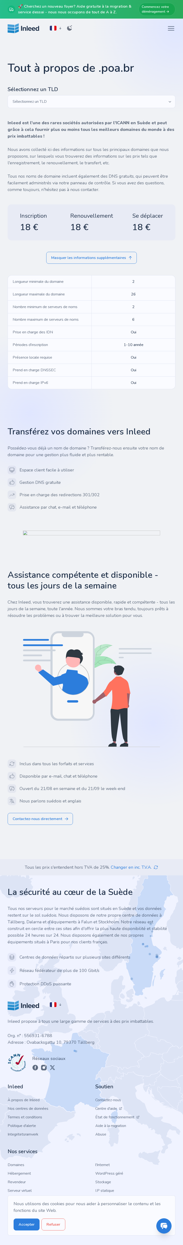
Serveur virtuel (20, 1190)
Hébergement (19, 1173)
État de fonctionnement (114, 1117)
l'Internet (102, 1165)
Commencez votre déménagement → (155, 9)
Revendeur (17, 1182)
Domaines (16, 1165)
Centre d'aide (106, 1108)
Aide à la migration (110, 1125)
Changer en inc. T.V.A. (131, 867)
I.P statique (104, 1190)
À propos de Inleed (24, 1100)
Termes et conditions (25, 1117)
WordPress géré (109, 1173)
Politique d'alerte (22, 1125)
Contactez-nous (108, 1100)
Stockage (103, 1182)
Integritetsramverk (23, 1134)
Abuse (100, 1134)
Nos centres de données (28, 1108)
